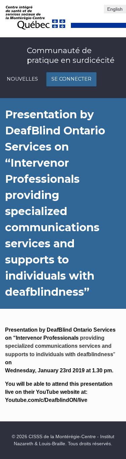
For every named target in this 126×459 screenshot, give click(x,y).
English (115, 9)
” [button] (114, 354)
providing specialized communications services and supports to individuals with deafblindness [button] (59, 346)
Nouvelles (22, 79)
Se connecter (71, 79)
